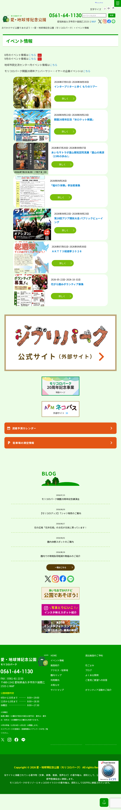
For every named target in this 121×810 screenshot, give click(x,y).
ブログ (88, 670)
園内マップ (56, 675)
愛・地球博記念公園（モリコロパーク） (54, 27)
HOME (54, 655)
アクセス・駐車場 (59, 670)
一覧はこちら (60, 567)
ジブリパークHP (36, 729)
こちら (32, 55)
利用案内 (55, 680)
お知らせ (55, 685)
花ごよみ (89, 665)
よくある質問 (91, 675)
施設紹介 (55, 665)
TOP (104, 803)
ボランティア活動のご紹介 (98, 690)
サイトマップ (57, 690)
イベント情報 (57, 660)
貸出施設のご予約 (94, 655)
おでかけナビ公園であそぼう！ (17, 27)
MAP (93, 21)
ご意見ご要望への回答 (96, 680)
